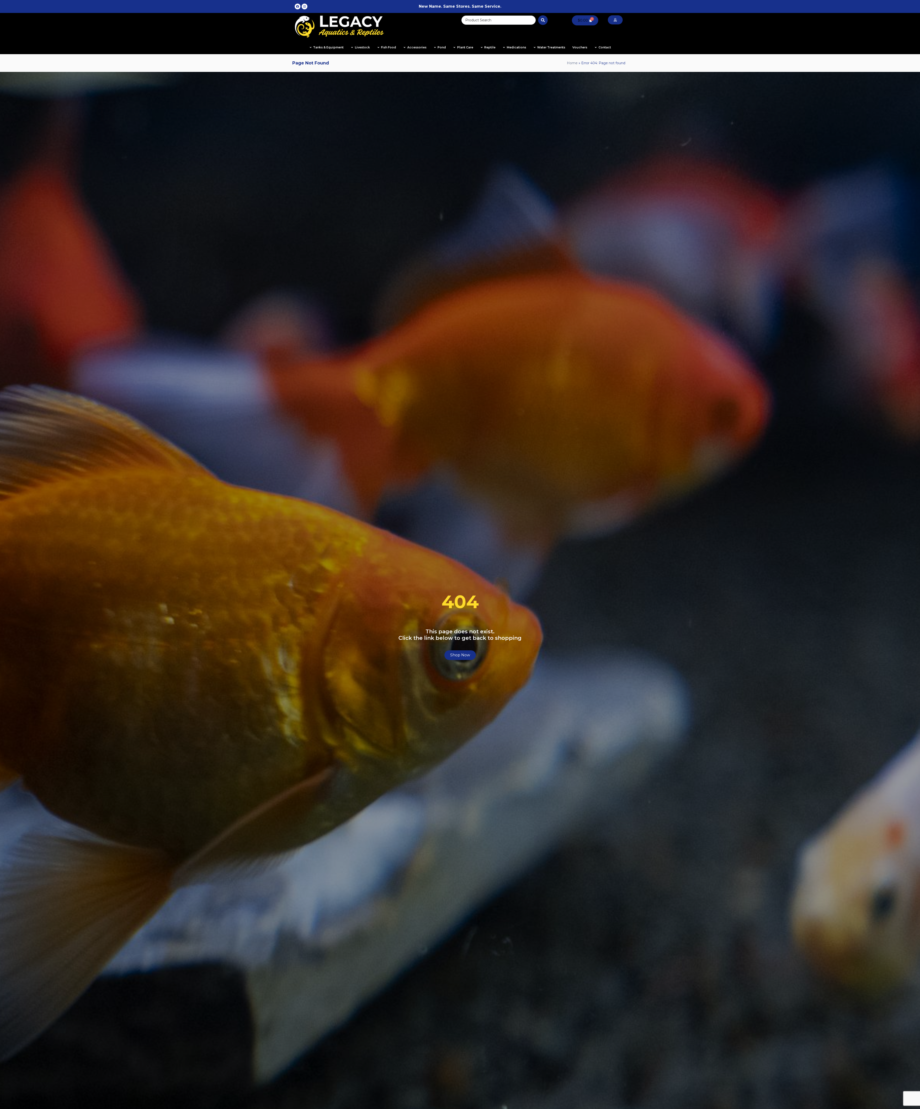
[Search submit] (543, 20)
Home (572, 63)
